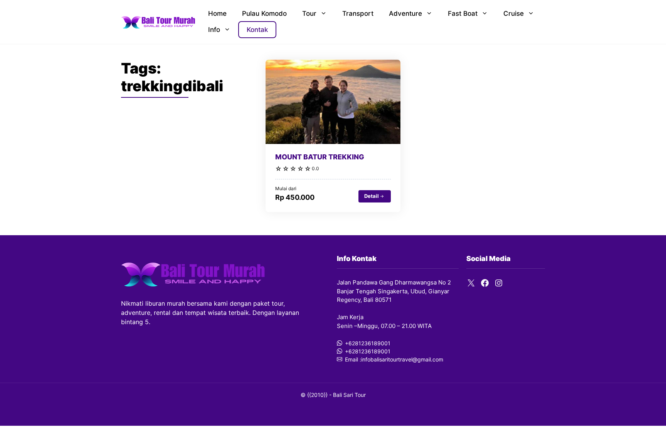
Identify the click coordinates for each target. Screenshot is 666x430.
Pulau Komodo (264, 13)
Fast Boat (463, 13)
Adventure (405, 13)
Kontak (257, 29)
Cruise (513, 13)
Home (217, 13)
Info (214, 29)
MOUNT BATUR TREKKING (319, 157)
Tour (309, 13)
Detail (371, 196)
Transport (357, 13)
